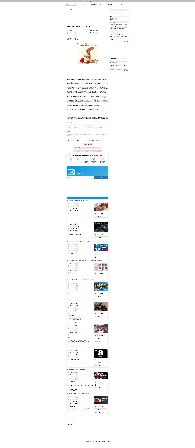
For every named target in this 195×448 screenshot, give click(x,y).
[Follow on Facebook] (111, 19)
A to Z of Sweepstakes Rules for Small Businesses (118, 34)
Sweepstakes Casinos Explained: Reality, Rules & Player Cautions (119, 31)
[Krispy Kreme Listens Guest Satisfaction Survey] (101, 210)
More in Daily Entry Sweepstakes (72, 420)
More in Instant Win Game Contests (73, 418)
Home (86, 441)
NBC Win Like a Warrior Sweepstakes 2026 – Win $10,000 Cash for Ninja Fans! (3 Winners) (86, 241)
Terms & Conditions (102, 441)
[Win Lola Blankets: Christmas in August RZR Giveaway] (101, 311)
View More (99, 216)
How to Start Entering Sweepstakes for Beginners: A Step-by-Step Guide (118, 26)
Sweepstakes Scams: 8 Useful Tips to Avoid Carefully (118, 63)
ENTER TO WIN (100, 316)
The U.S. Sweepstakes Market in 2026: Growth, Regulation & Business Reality (117, 29)
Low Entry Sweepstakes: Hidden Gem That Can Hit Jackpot (118, 66)
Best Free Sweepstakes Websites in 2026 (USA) (117, 33)
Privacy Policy (95, 441)
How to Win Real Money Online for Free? (116, 60)
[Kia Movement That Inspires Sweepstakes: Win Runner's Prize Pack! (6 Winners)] (101, 232)
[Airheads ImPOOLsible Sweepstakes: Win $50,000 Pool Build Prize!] (101, 290)
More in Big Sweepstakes (71, 422)
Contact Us (108, 441)
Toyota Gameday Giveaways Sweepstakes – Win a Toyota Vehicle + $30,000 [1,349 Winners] (118, 12)
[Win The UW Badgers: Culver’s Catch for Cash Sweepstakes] (101, 333)
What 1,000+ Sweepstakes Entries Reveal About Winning (119, 24)
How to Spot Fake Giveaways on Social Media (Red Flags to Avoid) (119, 39)
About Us (89, 441)
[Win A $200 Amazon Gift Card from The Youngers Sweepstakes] (101, 357)
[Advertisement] (87, 17)
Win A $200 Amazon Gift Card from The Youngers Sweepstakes (81, 346)
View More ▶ (126, 41)
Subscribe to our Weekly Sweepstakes (87, 168)
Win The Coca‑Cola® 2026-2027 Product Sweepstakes (79, 393)
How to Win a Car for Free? (114, 62)
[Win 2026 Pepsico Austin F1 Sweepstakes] (101, 379)
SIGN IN (122, 4)
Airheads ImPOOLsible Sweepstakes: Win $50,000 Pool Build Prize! (82, 279)
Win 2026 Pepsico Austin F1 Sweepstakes (77, 369)
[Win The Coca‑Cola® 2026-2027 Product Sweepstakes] (101, 404)
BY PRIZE (109, 4)
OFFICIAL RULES (98, 341)
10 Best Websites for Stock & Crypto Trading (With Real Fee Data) (119, 37)
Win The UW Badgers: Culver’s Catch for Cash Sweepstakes (81, 322)
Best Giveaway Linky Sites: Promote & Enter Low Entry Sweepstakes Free (118, 68)
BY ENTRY (83, 4)
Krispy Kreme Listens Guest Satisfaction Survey (78, 200)
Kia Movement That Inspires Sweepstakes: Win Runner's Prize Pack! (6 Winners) (85, 219)
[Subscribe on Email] (116, 19)
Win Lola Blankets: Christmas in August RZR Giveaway (80, 299)
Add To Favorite (88, 144)
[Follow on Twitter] (113, 19)
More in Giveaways (70, 416)
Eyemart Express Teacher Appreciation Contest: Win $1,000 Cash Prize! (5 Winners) (85, 260)
